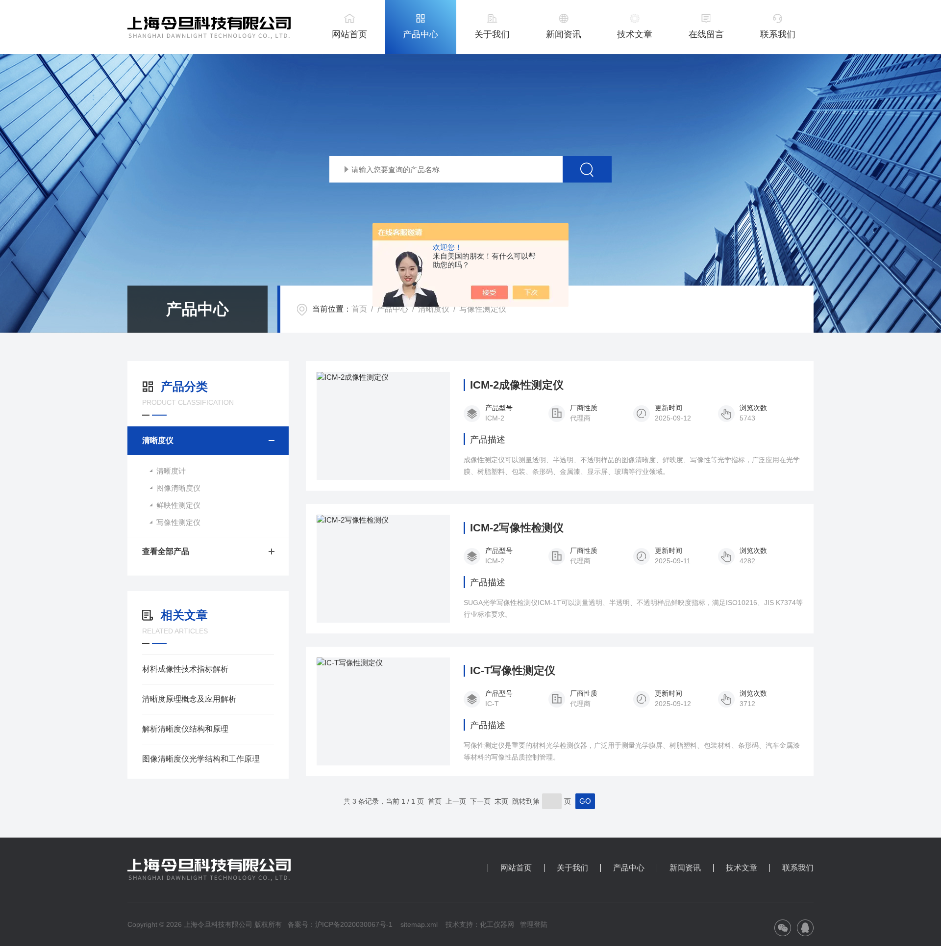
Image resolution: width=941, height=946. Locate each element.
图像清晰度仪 (178, 488)
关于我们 (492, 34)
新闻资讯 (563, 34)
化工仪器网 (497, 924)
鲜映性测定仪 (178, 505)
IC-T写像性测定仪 (512, 671)
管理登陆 (533, 924)
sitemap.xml (419, 924)
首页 (359, 309)
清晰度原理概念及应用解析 (189, 699)
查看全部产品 (165, 551)
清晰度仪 (433, 309)
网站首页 (349, 34)
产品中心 (420, 34)
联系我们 (777, 34)
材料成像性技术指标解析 (185, 669)
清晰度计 (171, 471)
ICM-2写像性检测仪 (517, 528)
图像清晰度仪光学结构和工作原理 (201, 759)
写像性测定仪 (482, 309)
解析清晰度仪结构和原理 (185, 729)
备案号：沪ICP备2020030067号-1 (340, 924)
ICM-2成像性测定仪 (517, 385)
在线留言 (706, 34)
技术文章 (634, 34)
